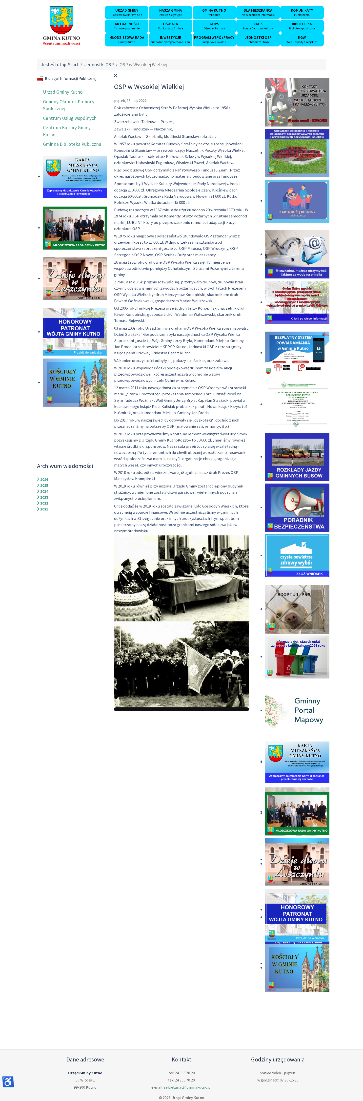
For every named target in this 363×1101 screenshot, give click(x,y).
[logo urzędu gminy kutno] (61, 25)
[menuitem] (126, 12)
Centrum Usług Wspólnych (70, 118)
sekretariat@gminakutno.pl (188, 1087)
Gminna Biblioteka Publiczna (72, 144)
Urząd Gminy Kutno (63, 92)
